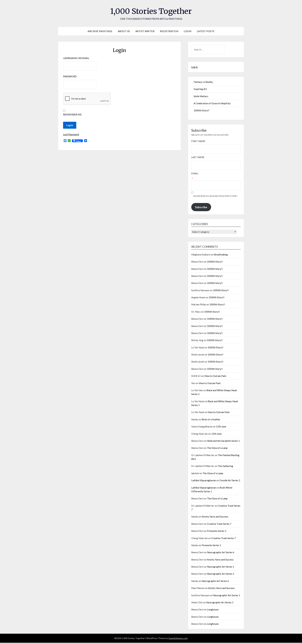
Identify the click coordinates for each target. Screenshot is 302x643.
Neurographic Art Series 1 (220, 566)
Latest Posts (205, 31)
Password (70, 76)
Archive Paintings (100, 31)
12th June (221, 426)
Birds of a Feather (211, 419)
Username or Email (76, 58)
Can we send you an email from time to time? (215, 196)
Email (195, 173)
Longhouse (213, 609)
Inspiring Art (200, 89)
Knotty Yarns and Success (215, 516)
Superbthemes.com (178, 638)
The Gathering (225, 466)
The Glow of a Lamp (217, 447)
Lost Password (71, 134)
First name (198, 141)
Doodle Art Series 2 (230, 480)
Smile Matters (201, 96)
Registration (169, 31)
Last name (197, 157)
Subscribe (201, 207)
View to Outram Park (215, 375)
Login (187, 31)
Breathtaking (221, 254)
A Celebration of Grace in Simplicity (212, 103)
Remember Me (72, 114)
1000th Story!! (201, 110)
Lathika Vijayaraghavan (203, 480)
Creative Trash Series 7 (219, 523)
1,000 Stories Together (151, 11)
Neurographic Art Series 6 (220, 552)
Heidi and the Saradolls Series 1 (223, 440)
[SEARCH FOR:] (216, 49)
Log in (194, 67)
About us (124, 31)
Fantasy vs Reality (203, 81)
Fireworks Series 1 (216, 530)
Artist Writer (145, 31)
